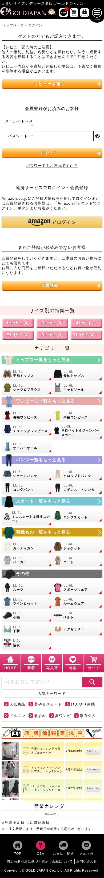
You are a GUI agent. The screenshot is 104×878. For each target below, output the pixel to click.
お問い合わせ (86, 861)
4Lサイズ (86, 323)
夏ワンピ (63, 716)
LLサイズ (18, 323)
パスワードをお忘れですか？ (52, 166)
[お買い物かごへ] (74, 12)
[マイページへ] (84, 12)
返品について (62, 861)
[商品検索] (92, 682)
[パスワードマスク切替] (97, 136)
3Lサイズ (52, 323)
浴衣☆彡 (88, 716)
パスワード (20, 136)
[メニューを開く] (97, 13)
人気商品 (17, 704)
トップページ (13, 25)
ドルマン (17, 716)
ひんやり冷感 (83, 704)
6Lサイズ (52, 335)
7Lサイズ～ (86, 335)
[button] (52, 222)
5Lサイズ (17, 335)
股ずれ (40, 716)
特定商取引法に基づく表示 (28, 861)
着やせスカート (48, 704)
